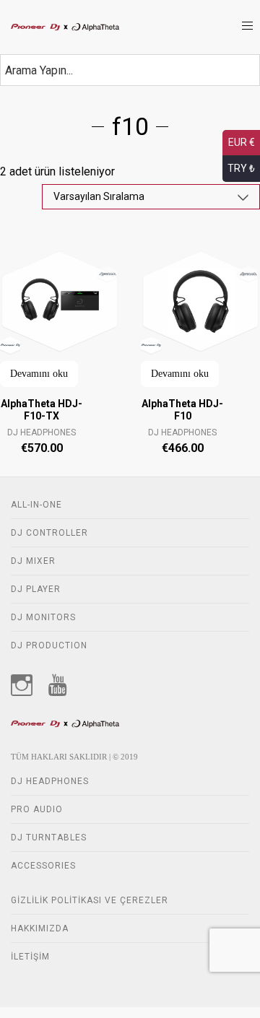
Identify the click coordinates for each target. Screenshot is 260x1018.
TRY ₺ (241, 168)
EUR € (241, 142)
